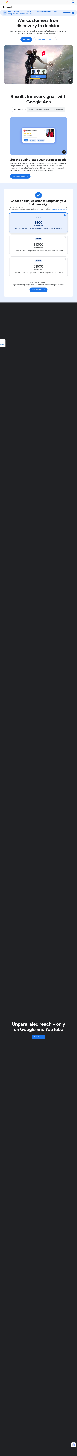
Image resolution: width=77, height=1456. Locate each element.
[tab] (20, 109)
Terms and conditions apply (59, 209)
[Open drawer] (3, 2)
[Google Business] (7, 2)
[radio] (38, 223)
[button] (70, 81)
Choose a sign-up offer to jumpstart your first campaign (38, 202)
